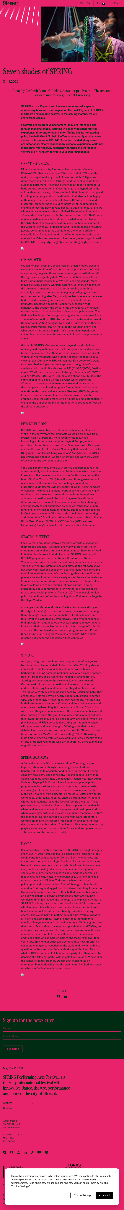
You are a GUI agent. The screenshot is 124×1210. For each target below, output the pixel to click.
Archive (7, 1103)
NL (81, 3)
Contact (8, 1108)
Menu (116, 3)
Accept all (104, 1195)
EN (88, 3)
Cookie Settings (82, 1195)
